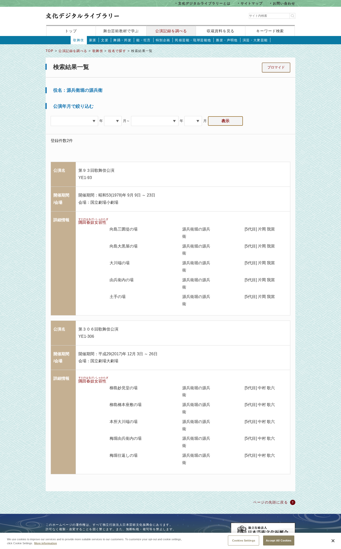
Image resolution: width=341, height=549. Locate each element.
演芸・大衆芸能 (255, 40)
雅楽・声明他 (226, 40)
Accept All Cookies (278, 540)
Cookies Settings (243, 540)
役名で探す (117, 51)
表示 (225, 121)
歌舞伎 (78, 40)
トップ (71, 31)
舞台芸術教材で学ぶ (121, 31)
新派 (92, 40)
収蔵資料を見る (220, 31)
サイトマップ (252, 3)
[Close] (333, 540)
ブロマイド (276, 67)
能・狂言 (143, 40)
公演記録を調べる (171, 31)
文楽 (104, 40)
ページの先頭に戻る (270, 502)
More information (45, 543)
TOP (49, 51)
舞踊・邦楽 (122, 40)
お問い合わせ (284, 3)
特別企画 (163, 40)
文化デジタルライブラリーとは (204, 3)
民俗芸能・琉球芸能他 (193, 40)
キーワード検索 (270, 31)
